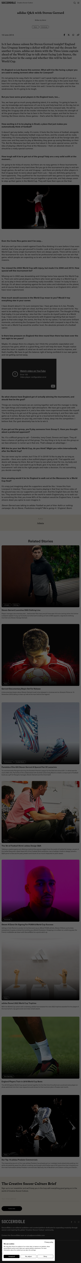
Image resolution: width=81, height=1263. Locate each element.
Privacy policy (49, 1242)
